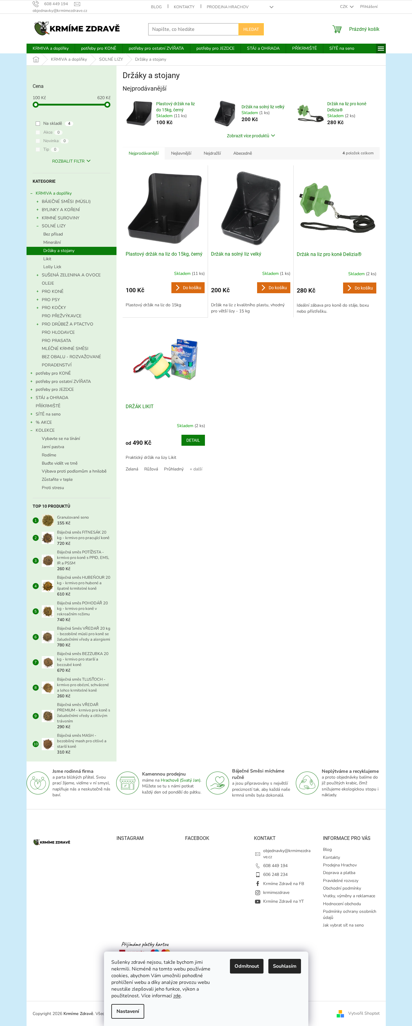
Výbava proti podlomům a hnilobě (74, 471)
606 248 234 (275, 874)
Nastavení (127, 1011)
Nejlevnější (181, 153)
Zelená (132, 469)
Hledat (251, 29)
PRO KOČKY (54, 308)
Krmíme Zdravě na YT (283, 901)
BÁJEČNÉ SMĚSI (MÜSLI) (66, 201)
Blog (156, 7)
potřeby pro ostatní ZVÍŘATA (63, 381)
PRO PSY (51, 300)
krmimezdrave (276, 892)
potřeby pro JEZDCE (55, 389)
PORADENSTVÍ (57, 365)
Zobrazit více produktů (248, 135)
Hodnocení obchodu (342, 904)
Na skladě (56, 123)
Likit (47, 259)
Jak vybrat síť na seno (343, 925)
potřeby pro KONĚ (53, 373)
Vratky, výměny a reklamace (349, 896)
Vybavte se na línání (61, 438)
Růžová (151, 469)
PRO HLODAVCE (58, 332)
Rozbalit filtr (68, 161)
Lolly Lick (52, 267)
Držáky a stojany (58, 251)
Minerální (52, 242)
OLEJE (48, 283)
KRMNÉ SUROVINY (60, 218)
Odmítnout (247, 966)
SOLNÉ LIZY (54, 226)
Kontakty (184, 7)
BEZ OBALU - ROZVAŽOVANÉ (71, 357)
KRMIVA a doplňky (54, 193)
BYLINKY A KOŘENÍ (61, 210)
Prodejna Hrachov (228, 7)
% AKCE (44, 422)
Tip (49, 149)
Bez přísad (53, 234)
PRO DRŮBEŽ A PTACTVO (67, 324)
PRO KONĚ (52, 291)
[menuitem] (51, 48)
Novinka (54, 141)
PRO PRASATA (56, 341)
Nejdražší (212, 153)
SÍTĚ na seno (48, 414)
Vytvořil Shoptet (364, 1013)
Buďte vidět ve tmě (59, 463)
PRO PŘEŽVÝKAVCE (61, 316)
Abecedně (242, 153)
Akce (51, 132)
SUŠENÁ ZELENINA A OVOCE (71, 275)
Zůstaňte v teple (57, 479)
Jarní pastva (53, 447)
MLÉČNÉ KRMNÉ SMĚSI (65, 348)
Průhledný (174, 469)
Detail (193, 440)
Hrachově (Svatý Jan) (180, 780)
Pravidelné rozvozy (340, 881)
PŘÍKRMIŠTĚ (48, 406)
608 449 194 (275, 866)
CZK (344, 6)
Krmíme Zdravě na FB (283, 884)
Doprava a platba (339, 873)
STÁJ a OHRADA (52, 398)
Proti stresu (53, 488)
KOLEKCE (45, 430)
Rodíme (49, 455)
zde (177, 995)
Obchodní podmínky (342, 888)
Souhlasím (284, 966)
